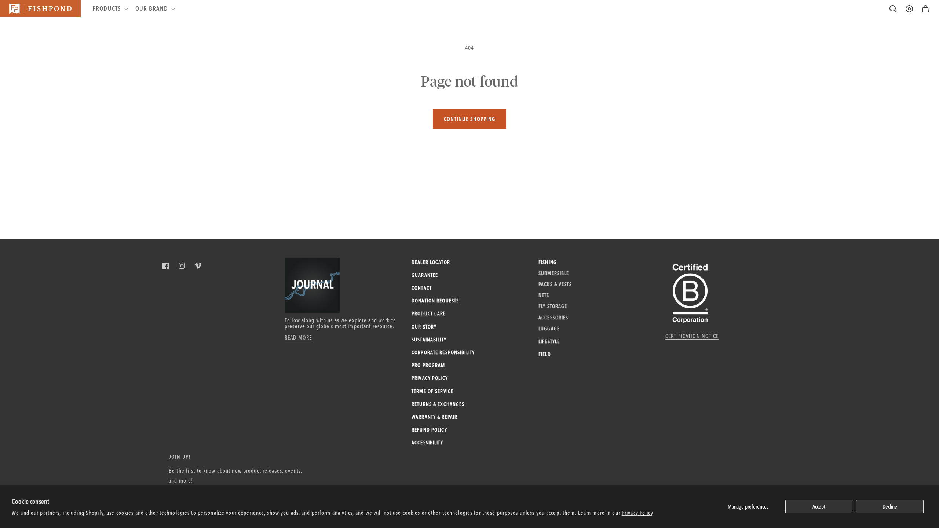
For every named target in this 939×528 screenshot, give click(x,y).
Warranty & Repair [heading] (434, 417)
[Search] (893, 9)
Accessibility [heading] (427, 442)
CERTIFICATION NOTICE (692, 336)
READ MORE (298, 337)
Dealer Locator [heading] (431, 262)
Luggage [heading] (549, 328)
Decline (890, 506)
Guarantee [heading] (425, 275)
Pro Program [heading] (428, 365)
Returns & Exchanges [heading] (438, 404)
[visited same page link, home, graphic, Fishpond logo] (40, 8)
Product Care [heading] (429, 313)
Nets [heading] (543, 295)
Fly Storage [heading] (552, 306)
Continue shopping (469, 118)
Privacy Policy (637, 512)
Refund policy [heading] (429, 429)
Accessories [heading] (553, 317)
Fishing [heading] (547, 262)
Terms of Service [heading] (432, 391)
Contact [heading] (422, 288)
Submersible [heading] (553, 273)
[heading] (109, 8)
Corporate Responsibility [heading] (443, 352)
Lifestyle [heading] (549, 341)
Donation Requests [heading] (435, 300)
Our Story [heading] (424, 326)
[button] (925, 9)
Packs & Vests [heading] (555, 284)
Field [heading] (544, 354)
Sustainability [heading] (429, 339)
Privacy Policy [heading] (430, 378)
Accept (818, 506)
